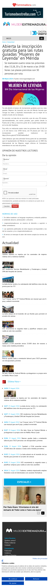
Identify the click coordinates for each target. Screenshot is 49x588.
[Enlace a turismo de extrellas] (22, 13)
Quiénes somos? (10, 540)
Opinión (4, 178)
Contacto (7, 545)
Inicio (4, 42)
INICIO (8, 38)
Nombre (4, 159)
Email (4, 169)
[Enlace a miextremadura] (24, 5)
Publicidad (8, 551)
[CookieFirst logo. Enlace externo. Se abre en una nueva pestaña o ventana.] (2, 561)
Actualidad (10, 42)
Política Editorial (10, 543)
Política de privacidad (40, 558)
